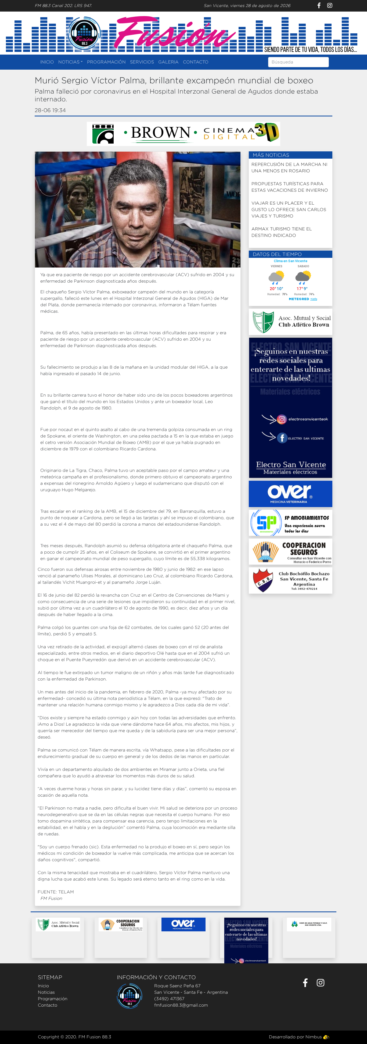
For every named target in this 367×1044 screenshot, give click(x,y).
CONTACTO (195, 62)
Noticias (46, 992)
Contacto (47, 1005)
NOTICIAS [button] (69, 62)
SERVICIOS (142, 62)
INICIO (47, 62)
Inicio (43, 986)
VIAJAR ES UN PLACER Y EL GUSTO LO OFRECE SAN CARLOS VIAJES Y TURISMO (288, 209)
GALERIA (168, 62)
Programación (52, 998)
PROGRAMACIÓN (106, 62)
